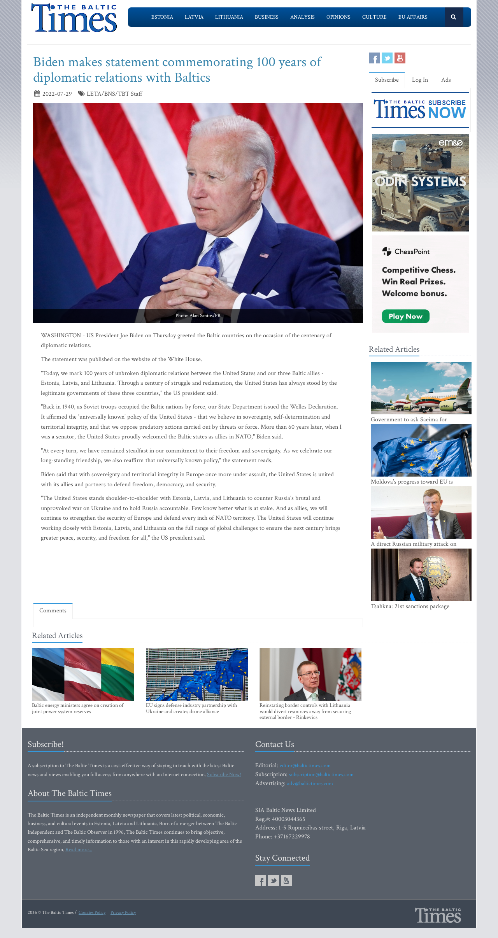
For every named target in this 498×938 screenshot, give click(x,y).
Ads (446, 80)
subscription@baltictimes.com (321, 774)
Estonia (162, 17)
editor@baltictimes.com (305, 765)
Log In (420, 80)
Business (267, 17)
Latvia (194, 17)
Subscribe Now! (224, 774)
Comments (53, 611)
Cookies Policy (92, 912)
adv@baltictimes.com (310, 783)
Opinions (338, 17)
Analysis (302, 17)
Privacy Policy (123, 912)
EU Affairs (413, 17)
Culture (374, 17)
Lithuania (229, 17)
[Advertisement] (198, 574)
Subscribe (387, 80)
